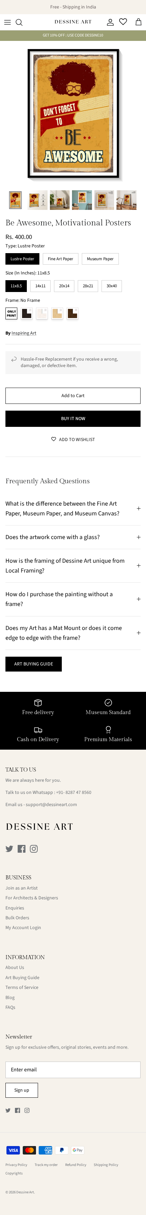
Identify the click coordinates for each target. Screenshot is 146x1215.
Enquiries (14, 908)
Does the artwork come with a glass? (52, 537)
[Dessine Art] (73, 22)
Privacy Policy (16, 1164)
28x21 (88, 284)
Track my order (46, 1164)
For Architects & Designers (31, 898)
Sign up (21, 1090)
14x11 (40, 284)
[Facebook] (21, 849)
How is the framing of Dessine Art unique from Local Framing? (65, 565)
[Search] (22, 22)
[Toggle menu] (7, 22)
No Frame (11, 313)
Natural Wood (57, 313)
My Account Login (23, 927)
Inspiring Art (24, 333)
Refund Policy (75, 1164)
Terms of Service (21, 987)
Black (27, 313)
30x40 (111, 284)
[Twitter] (9, 849)
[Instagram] (34, 849)
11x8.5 (16, 284)
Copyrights (14, 1173)
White (42, 313)
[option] (73, 113)
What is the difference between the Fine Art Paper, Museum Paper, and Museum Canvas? (62, 508)
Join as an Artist (21, 888)
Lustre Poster (22, 257)
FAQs (10, 1007)
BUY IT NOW (73, 418)
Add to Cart (73, 395)
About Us (14, 967)
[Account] (108, 22)
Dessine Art (25, 1192)
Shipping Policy (106, 1164)
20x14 (64, 284)
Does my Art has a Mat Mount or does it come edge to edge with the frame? (63, 633)
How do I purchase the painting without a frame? (59, 599)
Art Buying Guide (22, 977)
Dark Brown (72, 313)
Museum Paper (100, 257)
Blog (10, 997)
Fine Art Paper (61, 257)
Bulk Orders (17, 918)
